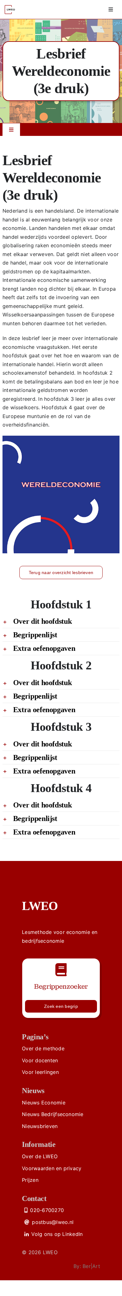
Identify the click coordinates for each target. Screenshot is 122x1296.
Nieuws (33, 1091)
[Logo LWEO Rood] (10, 4)
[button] (61, 621)
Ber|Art (91, 1266)
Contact (34, 1198)
